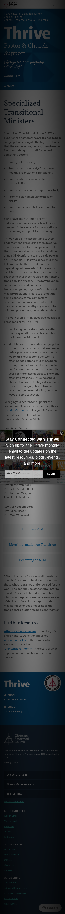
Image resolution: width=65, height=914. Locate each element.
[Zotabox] (63, 481)
